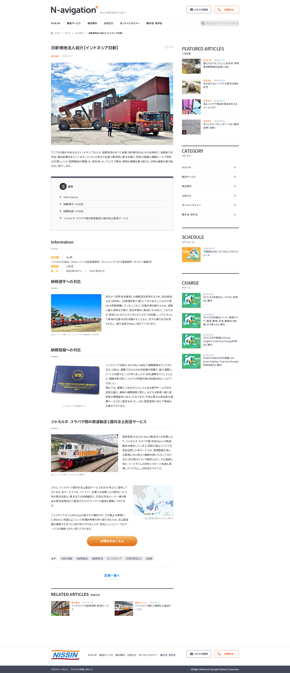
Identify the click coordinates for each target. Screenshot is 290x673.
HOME (57, 33)
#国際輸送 (82, 558)
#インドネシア (114, 558)
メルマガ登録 (201, 9)
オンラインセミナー (130, 23)
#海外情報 (66, 558)
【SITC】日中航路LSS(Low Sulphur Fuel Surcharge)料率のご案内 (220, 341)
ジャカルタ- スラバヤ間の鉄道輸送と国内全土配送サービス (95, 218)
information (70, 197)
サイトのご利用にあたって (82, 669)
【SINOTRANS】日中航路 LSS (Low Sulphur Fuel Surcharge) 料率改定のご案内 (221, 361)
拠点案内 (92, 23)
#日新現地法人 (134, 558)
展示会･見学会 (154, 23)
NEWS (68, 33)
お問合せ (228, 9)
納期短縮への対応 (73, 211)
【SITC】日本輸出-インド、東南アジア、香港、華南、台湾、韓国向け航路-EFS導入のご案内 (220, 321)
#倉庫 (149, 558)
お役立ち (108, 23)
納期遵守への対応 (73, 204)
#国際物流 (97, 558)
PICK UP (55, 23)
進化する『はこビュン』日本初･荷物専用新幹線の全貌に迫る (221, 65)
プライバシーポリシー (60, 669)
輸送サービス (74, 23)
